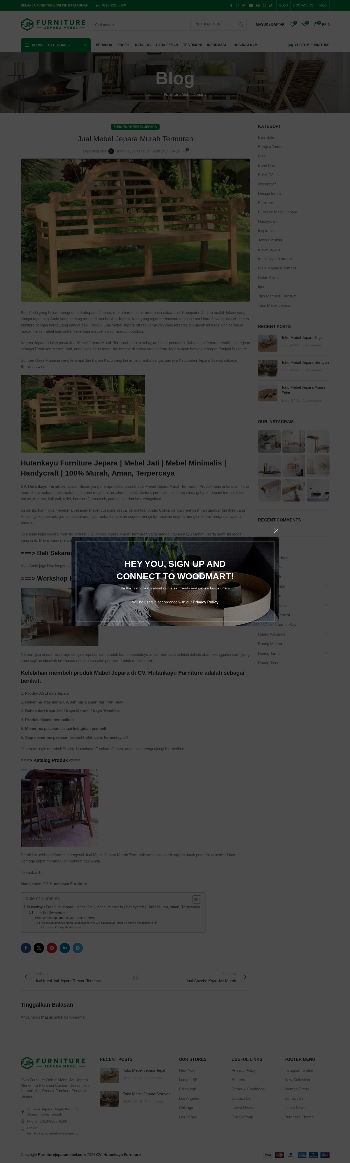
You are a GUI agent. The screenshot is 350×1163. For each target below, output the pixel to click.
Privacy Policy (205, 602)
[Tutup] (276, 530)
